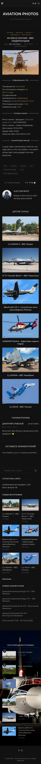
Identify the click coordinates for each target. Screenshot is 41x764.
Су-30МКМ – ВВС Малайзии (20, 375)
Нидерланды (22, 98)
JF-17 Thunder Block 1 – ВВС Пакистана (20, 276)
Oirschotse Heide (10, 170)
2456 (19, 107)
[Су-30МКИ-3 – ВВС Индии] (20, 228)
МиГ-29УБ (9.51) (25, 666)
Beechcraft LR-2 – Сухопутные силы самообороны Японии (10, 543)
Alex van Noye (15, 44)
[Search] (39, 3)
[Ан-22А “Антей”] (9, 655)
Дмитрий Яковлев (9, 591)
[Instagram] (35, 3)
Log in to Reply (33, 423)
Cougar (10, 92)
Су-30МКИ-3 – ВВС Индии (20, 244)
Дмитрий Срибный (12, 424)
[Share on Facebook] (29, 183)
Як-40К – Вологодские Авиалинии (15, 614)
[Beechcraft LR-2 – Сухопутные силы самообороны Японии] (20, 291)
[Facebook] (33, 3)
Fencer (5, 621)
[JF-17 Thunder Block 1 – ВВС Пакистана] (20, 260)
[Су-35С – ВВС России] (9, 683)
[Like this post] (27, 183)
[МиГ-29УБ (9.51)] (9, 669)
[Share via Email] (34, 183)
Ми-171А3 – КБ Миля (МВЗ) (22, 621)
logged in (16, 453)
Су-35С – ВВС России (27, 680)
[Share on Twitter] (32, 183)
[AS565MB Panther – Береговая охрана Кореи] (20, 325)
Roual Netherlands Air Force (22, 101)
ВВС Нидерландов (10, 173)
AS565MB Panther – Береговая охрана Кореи (30, 541)
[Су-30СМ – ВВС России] (20, 391)
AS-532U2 (14, 166)
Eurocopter (20, 86)
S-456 (25, 104)
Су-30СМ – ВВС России (20, 407)
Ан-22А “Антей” (25, 652)
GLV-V (10, 122)
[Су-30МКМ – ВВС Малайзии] (20, 360)
